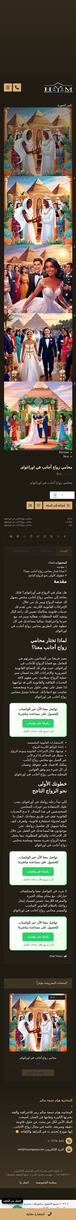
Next (66, 456)
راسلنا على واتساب (38, 723)
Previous (64, 452)
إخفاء (51, 562)
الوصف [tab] (64, 551)
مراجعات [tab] (44, 551)
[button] (65, 105)
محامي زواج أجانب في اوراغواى (17, 518)
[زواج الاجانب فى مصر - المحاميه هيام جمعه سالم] (58, 87)
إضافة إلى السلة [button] (35, 1072)
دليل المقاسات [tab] (20, 551)
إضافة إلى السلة (55, 505)
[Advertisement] (38, 40)
